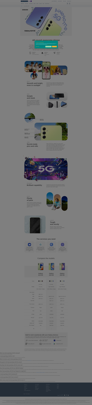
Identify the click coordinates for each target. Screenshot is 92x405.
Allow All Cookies (54, 46)
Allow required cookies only (48, 46)
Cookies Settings (37, 46)
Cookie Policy (48, 44)
